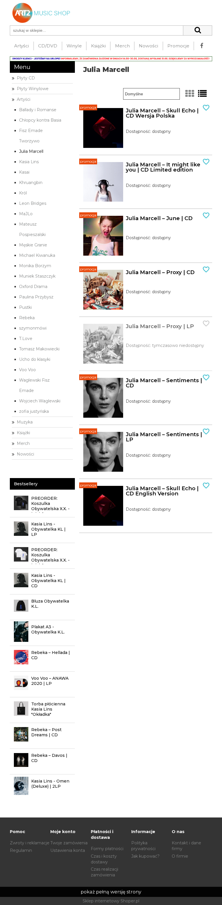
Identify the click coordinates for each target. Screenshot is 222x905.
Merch (23, 443)
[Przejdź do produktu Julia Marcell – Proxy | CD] (103, 290)
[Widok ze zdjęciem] (189, 93)
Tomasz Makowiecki (39, 349)
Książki (23, 432)
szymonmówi (33, 328)
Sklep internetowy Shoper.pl (111, 901)
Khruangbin (30, 182)
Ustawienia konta (67, 850)
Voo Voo (27, 369)
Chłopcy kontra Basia (40, 120)
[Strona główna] (40, 12)
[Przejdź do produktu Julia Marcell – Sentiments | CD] (103, 398)
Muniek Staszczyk (37, 276)
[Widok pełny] (202, 93)
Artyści (23, 99)
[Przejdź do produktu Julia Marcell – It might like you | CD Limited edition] (103, 182)
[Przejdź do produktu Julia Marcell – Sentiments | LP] (103, 452)
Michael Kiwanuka (37, 255)
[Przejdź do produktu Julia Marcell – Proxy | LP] (103, 344)
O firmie (180, 856)
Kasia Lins (29, 161)
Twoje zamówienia (69, 842)
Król (23, 193)
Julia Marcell (31, 151)
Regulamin (21, 850)
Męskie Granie (33, 245)
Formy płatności (107, 848)
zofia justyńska (34, 411)
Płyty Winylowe (33, 88)
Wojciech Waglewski (39, 401)
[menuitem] (22, 46)
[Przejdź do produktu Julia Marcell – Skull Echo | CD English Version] (103, 506)
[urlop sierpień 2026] (111, 58)
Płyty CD (26, 78)
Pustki (25, 307)
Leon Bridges (32, 203)
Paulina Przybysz (36, 297)
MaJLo (26, 213)
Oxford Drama (33, 286)
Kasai (24, 172)
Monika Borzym (35, 265)
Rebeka (27, 317)
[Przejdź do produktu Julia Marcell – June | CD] (103, 236)
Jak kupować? (145, 856)
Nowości (25, 454)
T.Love (25, 338)
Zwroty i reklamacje (29, 842)
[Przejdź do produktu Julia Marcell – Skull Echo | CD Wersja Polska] (103, 128)
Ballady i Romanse (37, 109)
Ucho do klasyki (34, 359)
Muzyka (25, 422)
